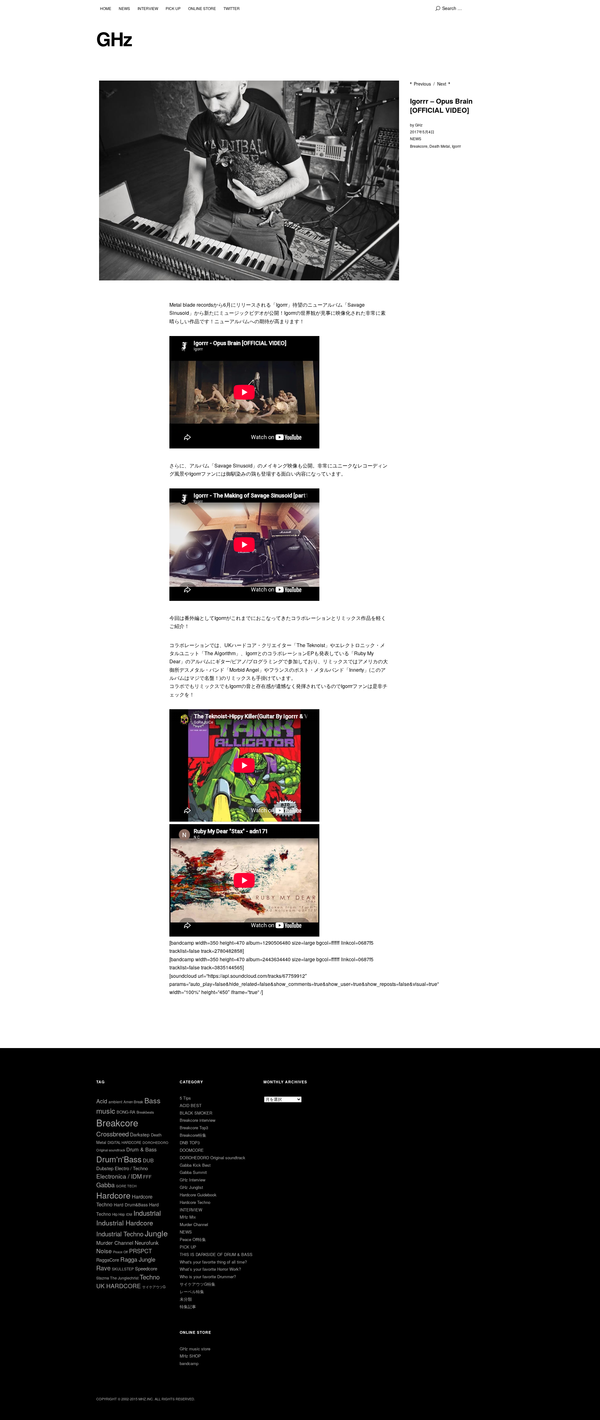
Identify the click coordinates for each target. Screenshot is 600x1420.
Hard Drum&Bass (131, 1204)
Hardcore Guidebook (198, 1195)
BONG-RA (126, 1112)
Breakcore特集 (193, 1135)
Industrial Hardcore (124, 1222)
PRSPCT (140, 1251)
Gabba (105, 1184)
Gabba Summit (193, 1172)
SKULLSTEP (123, 1268)
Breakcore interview (197, 1120)
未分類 (186, 1299)
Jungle (156, 1233)
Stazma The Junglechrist (117, 1278)
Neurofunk (147, 1242)
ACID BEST (191, 1105)
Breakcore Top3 (194, 1128)
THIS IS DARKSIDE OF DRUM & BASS (216, 1254)
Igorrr (456, 146)
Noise (104, 1250)
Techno (150, 1276)
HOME (105, 8)
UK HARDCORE (118, 1285)
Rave (103, 1267)
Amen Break (133, 1101)
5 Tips (185, 1098)
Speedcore (146, 1268)
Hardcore (113, 1195)
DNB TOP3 (190, 1142)
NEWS (124, 8)
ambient (115, 1101)
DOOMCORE (192, 1150)
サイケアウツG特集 (197, 1284)
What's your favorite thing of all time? (213, 1262)
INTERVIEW (148, 8)
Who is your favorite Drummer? (208, 1276)
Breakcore (419, 146)
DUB (148, 1160)
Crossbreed (112, 1133)
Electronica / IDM (119, 1176)
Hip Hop (118, 1214)
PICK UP (173, 8)
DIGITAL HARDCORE (124, 1142)
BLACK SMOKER (196, 1113)
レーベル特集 (192, 1291)
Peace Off (120, 1251)
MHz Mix (188, 1217)
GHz (114, 38)
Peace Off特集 (193, 1239)
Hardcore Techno (195, 1202)
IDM (129, 1214)
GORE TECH (126, 1185)
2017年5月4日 (422, 131)
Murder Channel (114, 1242)
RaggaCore (107, 1259)
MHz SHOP (190, 1356)
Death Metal (439, 146)
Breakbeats (145, 1112)
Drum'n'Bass (119, 1159)
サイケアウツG (154, 1286)
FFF (147, 1176)
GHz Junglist (191, 1187)
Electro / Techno (131, 1168)
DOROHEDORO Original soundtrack (212, 1157)
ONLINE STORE (202, 8)
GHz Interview (192, 1180)
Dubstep (104, 1168)
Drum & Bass (141, 1149)
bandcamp (189, 1363)
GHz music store (195, 1349)
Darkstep (140, 1134)
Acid (101, 1101)
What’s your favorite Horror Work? (210, 1269)
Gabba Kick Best (195, 1165)
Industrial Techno (119, 1233)
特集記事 (188, 1306)
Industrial (147, 1213)
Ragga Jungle (137, 1259)
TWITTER (231, 8)
